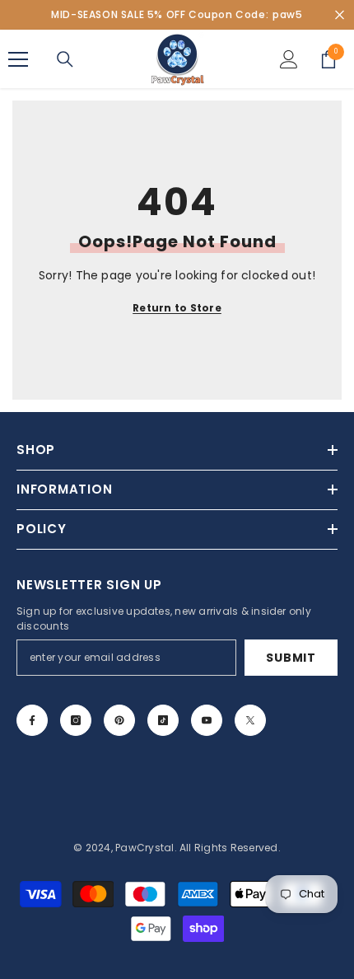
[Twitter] (250, 720)
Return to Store (177, 308)
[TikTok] (163, 720)
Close (339, 15)
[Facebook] (32, 720)
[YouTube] (206, 720)
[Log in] (289, 59)
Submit (290, 657)
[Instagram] (75, 720)
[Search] (65, 59)
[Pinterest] (119, 720)
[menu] (18, 59)
